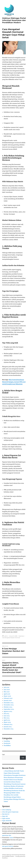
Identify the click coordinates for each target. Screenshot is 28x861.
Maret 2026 (7, 696)
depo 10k (5, 816)
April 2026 (7, 694)
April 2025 (7, 720)
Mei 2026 (7, 692)
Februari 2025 (8, 724)
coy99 (11, 837)
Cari (3, 754)
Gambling (7, 741)
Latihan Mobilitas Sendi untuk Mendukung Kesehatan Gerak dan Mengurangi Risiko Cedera (14, 791)
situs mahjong (6, 809)
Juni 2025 (7, 716)
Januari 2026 (8, 700)
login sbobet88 (6, 820)
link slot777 (5, 814)
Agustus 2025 (8, 711)
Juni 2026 (7, 689)
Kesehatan (21, 636)
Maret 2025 (7, 722)
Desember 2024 (8, 729)
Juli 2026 (6, 687)
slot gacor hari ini (7, 846)
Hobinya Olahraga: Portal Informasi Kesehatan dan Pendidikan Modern (14, 20)
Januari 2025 (8, 726)
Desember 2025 (8, 702)
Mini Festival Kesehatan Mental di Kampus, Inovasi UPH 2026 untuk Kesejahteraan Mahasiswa (14, 382)
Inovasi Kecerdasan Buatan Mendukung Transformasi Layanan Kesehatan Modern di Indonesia (15, 784)
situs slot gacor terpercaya (10, 812)
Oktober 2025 (8, 707)
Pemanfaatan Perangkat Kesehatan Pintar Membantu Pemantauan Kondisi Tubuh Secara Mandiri (15, 777)
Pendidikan (7, 745)
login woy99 (6, 818)
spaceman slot (6, 835)
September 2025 (9, 709)
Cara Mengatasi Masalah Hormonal (11, 637)
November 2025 (9, 705)
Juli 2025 (6, 713)
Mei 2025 (6, 718)
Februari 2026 (8, 698)
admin (6, 636)
